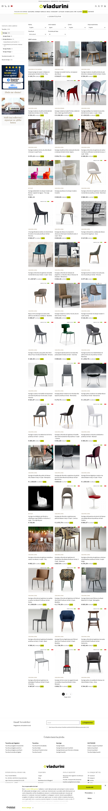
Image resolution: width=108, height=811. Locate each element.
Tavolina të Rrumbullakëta (39, 745)
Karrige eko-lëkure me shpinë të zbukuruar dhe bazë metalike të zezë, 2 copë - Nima (66, 234)
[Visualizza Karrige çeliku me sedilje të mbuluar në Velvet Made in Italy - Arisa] (102, 653)
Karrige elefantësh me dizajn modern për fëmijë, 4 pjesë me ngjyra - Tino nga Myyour (40, 193)
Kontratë (91, 11)
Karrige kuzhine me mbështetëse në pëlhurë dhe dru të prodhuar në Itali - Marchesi (92, 354)
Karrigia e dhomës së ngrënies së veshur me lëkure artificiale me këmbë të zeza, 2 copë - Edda (93, 152)
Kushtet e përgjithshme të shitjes (71, 782)
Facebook (92, 775)
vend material (52, 24)
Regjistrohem (88, 722)
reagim (40, 775)
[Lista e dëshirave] (49, 49)
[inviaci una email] (2, 6)
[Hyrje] (99, 6)
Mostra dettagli (26, 807)
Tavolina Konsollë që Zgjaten (13, 752)
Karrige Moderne (8, 39)
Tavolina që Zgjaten (12, 743)
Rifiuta (90, 798)
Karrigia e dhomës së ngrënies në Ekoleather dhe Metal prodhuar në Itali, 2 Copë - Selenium (67, 559)
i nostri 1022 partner (32, 789)
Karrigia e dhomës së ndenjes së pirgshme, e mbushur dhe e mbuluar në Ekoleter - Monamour (66, 274)
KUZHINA (79, 11)
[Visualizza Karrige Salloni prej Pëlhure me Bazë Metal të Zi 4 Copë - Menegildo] (102, 571)
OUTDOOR (61, 11)
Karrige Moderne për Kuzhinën (11, 42)
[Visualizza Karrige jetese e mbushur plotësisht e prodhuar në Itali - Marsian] (102, 408)
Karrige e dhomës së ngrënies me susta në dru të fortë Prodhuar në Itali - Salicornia (93, 641)
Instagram (92, 778)
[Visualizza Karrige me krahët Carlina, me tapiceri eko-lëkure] (75, 45)
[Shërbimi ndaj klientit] (5, 6)
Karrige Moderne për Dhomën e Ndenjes (12, 45)
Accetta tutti (89, 787)
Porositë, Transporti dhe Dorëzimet (72, 779)
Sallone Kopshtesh (92, 748)
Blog (39, 778)
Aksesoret (54, 11)
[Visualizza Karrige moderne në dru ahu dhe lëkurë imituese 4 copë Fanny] (49, 123)
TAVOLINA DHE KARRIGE (20, 11)
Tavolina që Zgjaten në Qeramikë (14, 745)
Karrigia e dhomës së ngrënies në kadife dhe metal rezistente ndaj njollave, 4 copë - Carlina (67, 436)
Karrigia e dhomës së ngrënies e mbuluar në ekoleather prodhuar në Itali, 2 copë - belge (93, 559)
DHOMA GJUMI (69, 11)
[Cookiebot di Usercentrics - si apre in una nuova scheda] (11, 807)
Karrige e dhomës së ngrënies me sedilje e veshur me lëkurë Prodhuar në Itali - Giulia (40, 600)
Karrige (6, 33)
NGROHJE (43, 11)
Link (87, 727)
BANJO (48, 11)
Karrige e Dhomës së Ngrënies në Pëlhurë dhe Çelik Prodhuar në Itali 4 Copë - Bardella (67, 600)
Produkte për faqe (53, 31)
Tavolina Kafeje (36, 748)
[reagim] (9, 6)
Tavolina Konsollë (8, 56)
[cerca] (96, 6)
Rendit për (31, 31)
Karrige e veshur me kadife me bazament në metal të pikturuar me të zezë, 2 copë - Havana (40, 395)
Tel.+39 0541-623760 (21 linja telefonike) (16, 778)
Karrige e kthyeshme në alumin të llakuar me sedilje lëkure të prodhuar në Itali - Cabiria (93, 518)
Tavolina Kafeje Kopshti (93, 752)
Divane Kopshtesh (92, 750)
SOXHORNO (31, 11)
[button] (37, 27)
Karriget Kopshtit (60, 752)
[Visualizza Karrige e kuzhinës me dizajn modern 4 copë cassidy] (102, 287)
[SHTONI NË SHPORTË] (75, 84)
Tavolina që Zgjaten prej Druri (13, 748)
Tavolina (6, 29)
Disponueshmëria (93, 24)
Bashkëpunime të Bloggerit (45, 780)
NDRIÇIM (37, 11)
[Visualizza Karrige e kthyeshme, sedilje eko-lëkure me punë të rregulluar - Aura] (102, 205)
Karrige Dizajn (7, 36)
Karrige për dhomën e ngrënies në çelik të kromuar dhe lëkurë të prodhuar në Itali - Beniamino (67, 477)
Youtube (91, 780)
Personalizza (88, 793)
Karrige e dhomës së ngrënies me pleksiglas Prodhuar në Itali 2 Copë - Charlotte (39, 682)
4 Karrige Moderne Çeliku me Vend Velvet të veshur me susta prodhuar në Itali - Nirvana (40, 234)
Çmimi (70, 24)
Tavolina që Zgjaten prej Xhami (13, 750)
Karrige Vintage (7, 51)
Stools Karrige (7, 59)
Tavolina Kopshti (36, 752)
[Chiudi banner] (105, 785)
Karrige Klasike (8, 48)
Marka (30, 24)
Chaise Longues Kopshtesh (95, 745)
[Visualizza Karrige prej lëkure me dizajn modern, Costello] (75, 164)
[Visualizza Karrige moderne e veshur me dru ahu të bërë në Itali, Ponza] (75, 287)
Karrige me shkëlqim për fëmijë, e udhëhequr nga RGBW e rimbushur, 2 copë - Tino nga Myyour (39, 518)
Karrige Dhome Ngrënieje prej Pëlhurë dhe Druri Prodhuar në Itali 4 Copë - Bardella (66, 641)
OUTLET (85, 11)
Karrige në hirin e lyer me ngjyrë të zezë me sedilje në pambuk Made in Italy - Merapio (66, 682)
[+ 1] (70, 694)
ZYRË (74, 11)
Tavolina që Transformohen (39, 750)
